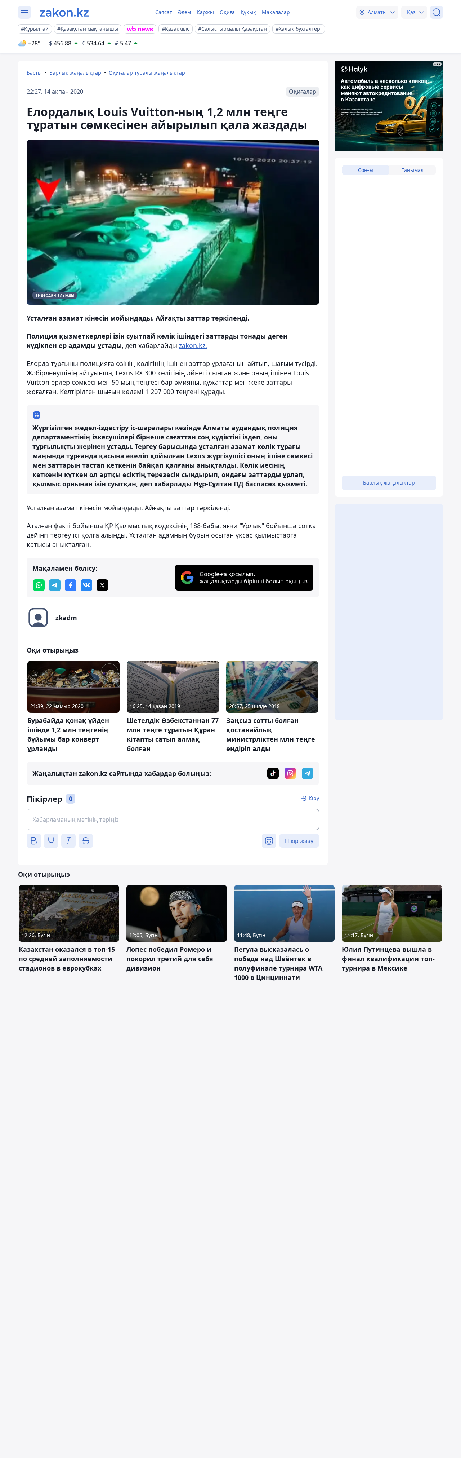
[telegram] (54, 585)
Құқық (248, 12)
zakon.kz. (193, 345)
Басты (34, 72)
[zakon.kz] (64, 12)
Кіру (314, 798)
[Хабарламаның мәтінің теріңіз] (173, 819)
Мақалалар (276, 12)
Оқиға (227, 12)
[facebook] (70, 585)
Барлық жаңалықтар (75, 72)
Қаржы (205, 12)
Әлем (184, 12)
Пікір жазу (299, 841)
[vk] (86, 585)
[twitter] (102, 585)
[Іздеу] (436, 12)
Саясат (163, 12)
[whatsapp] (38, 585)
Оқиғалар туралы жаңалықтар (147, 72)
